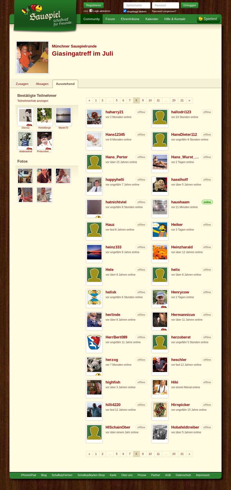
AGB (168, 475)
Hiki (174, 382)
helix (175, 270)
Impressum (203, 475)
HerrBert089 (116, 337)
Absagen (42, 84)
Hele (109, 270)
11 (158, 100)
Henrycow (180, 292)
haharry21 (114, 112)
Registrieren (93, 5)
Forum (110, 19)
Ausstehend (65, 84)
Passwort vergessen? (164, 11)
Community (91, 19)
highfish (113, 382)
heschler (179, 360)
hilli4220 (113, 405)
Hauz (110, 224)
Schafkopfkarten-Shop (91, 475)
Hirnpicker (180, 405)
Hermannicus (183, 315)
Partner (155, 475)
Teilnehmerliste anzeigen (32, 100)
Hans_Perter (117, 157)
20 (174, 100)
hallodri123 (181, 112)
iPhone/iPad (28, 475)
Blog (44, 475)
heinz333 (113, 247)
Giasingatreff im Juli (82, 53)
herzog (112, 360)
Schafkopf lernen (62, 475)
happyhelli (115, 179)
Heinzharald (182, 247)
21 (182, 100)
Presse (142, 475)
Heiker (177, 224)
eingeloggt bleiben (136, 11)
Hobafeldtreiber (185, 427)
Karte (113, 475)
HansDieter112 (184, 134)
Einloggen (189, 5)
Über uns (127, 475)
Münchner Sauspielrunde (74, 46)
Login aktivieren (101, 11)
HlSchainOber (118, 427)
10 (150, 100)
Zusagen (22, 84)
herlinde (113, 315)
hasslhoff (179, 179)
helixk (111, 292)
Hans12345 (115, 134)
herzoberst (181, 337)
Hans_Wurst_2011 (185, 157)
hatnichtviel (116, 202)
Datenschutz (183, 475)
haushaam (180, 202)
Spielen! (210, 19)
